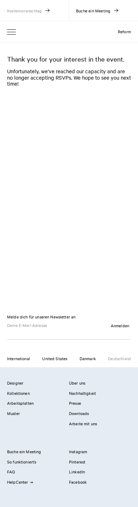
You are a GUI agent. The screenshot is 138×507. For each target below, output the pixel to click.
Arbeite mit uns (83, 423)
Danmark (88, 358)
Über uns (77, 383)
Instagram (78, 451)
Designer (15, 383)
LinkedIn (77, 471)
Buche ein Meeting (24, 451)
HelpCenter (17, 482)
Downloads (79, 413)
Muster (13, 413)
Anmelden (120, 325)
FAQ (11, 471)
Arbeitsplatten (20, 403)
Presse (75, 403)
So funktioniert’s (21, 462)
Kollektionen (18, 393)
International (18, 358)
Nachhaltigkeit (82, 393)
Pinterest (77, 462)
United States (54, 358)
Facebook (78, 482)
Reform (124, 31)
